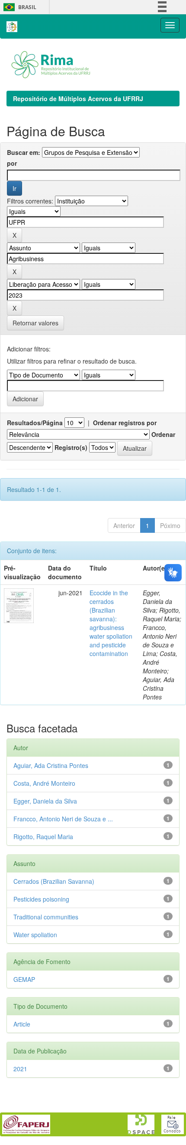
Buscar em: (23, 152)
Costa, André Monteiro (44, 783)
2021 (20, 1068)
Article (21, 1024)
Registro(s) (71, 447)
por (12, 163)
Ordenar (163, 434)
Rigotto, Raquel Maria (43, 836)
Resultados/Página (35, 422)
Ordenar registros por (125, 422)
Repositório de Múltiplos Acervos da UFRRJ (78, 98)
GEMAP (24, 979)
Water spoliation (35, 934)
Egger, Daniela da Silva (45, 801)
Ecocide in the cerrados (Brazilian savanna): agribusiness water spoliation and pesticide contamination (111, 623)
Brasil (18, 7)
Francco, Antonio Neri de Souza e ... (63, 818)
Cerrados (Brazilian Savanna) (53, 881)
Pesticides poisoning (41, 899)
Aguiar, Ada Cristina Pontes (50, 765)
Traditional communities (45, 916)
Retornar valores (35, 322)
